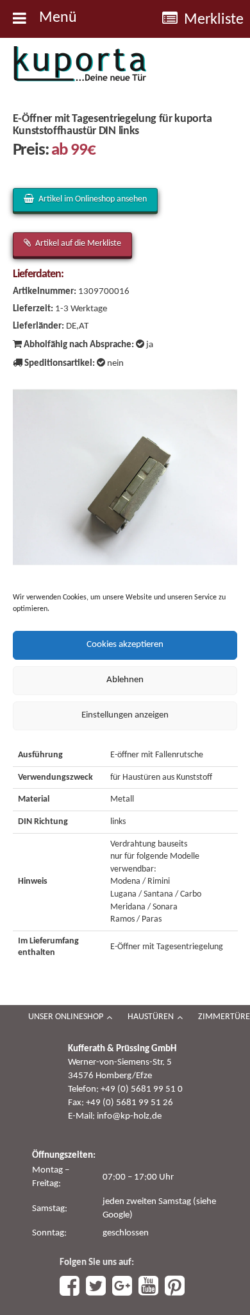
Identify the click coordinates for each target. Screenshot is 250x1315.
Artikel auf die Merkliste (78, 243)
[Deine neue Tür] (80, 64)
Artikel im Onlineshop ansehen (92, 199)
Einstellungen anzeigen (125, 715)
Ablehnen (125, 680)
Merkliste (214, 20)
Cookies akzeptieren (125, 644)
